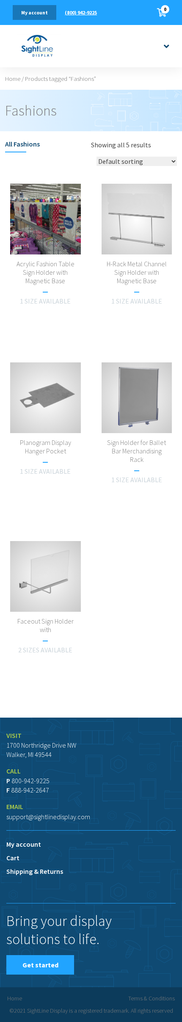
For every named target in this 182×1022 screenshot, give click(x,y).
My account (34, 12)
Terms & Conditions (151, 998)
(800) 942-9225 (81, 12)
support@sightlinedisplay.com (48, 816)
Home (12, 79)
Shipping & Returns (34, 871)
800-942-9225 (30, 780)
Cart (12, 858)
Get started (40, 965)
